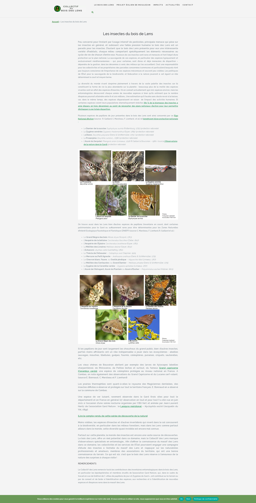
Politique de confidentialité (205, 499)
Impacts (158, 5)
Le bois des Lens (104, 5)
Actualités (173, 5)
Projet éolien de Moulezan (134, 5)
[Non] (252, 499)
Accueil (55, 22)
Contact (188, 5)
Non (188, 499)
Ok (181, 499)
